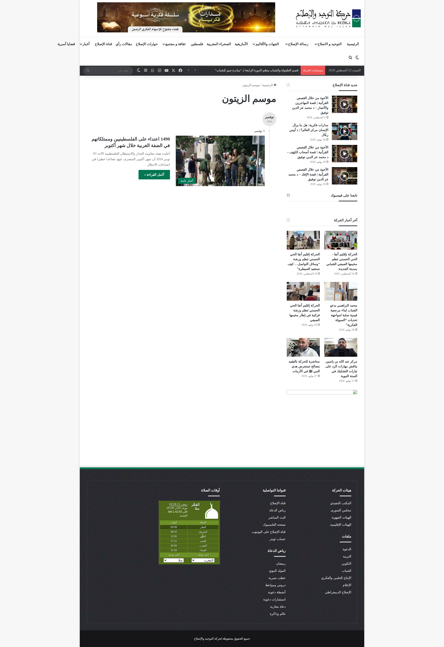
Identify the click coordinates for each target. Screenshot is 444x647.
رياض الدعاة (277, 510)
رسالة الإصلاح (298, 44)
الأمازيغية (241, 44)
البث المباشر (277, 517)
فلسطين (197, 44)
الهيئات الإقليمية (340, 524)
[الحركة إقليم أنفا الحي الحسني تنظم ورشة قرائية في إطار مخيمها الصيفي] (303, 291)
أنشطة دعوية (277, 592)
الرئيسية (353, 44)
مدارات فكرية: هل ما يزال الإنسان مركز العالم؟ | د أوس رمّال (308, 130)
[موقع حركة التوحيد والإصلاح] (328, 18)
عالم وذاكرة (278, 614)
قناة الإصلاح (103, 44)
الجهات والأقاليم (267, 44)
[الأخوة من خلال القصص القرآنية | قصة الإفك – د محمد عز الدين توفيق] (344, 175)
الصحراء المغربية (219, 44)
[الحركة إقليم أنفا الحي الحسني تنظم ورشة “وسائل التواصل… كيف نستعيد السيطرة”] (303, 240)
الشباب (346, 570)
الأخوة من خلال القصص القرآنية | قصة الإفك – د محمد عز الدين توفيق (308, 174)
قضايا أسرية (66, 44)
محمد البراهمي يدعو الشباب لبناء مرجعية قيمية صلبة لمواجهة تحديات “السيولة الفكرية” (343, 315)
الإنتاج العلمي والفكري (336, 578)
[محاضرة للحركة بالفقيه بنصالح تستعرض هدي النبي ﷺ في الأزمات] (303, 347)
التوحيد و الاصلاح (330, 44)
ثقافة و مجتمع (175, 44)
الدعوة (347, 549)
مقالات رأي (124, 44)
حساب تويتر (278, 539)
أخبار (86, 44)
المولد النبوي (277, 570)
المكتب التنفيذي (340, 503)
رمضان (281, 563)
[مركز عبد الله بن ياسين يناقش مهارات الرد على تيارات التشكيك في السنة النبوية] (340, 347)
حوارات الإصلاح (147, 44)
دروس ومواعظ (275, 585)
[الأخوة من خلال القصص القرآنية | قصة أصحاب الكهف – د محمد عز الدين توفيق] (344, 153)
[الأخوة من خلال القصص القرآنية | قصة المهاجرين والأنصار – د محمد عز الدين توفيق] (344, 104)
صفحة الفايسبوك (274, 524)
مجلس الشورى (341, 510)
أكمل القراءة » (154, 174)
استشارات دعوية (274, 599)
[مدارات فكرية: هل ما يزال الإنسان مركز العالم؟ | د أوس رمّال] (344, 131)
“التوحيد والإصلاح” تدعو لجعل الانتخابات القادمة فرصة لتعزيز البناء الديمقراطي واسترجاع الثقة (244, 70)
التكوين (346, 563)
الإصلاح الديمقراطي (338, 592)
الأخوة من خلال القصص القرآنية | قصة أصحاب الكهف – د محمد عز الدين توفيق (307, 152)
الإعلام (347, 585)
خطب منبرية (277, 578)
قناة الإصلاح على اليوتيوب (269, 532)
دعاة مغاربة (278, 606)
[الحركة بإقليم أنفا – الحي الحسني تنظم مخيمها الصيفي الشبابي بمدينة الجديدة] (340, 240)
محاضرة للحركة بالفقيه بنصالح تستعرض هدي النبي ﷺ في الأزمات (304, 366)
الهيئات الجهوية (341, 517)
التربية (347, 556)
